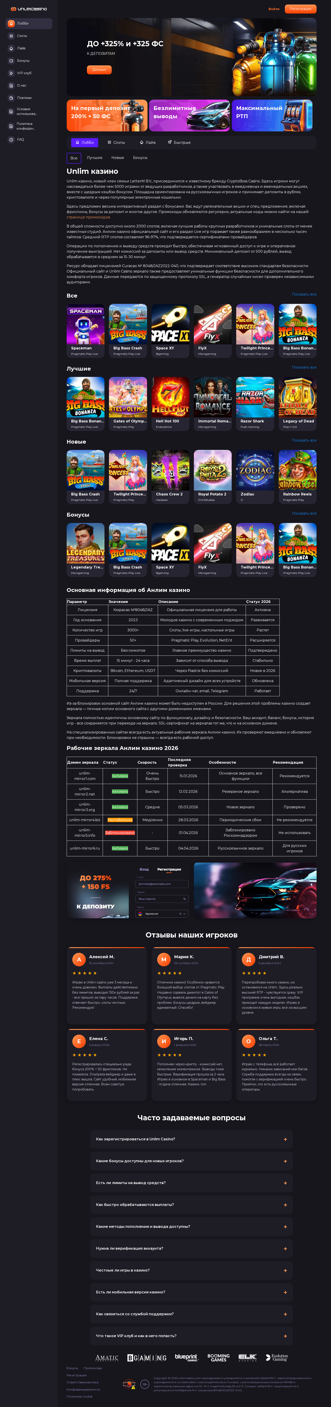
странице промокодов (88, 217)
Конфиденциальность (83, 1389)
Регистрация (300, 9)
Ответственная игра (82, 1382)
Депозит (99, 70)
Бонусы (72, 1368)
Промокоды (93, 1368)
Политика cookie (80, 1396)
